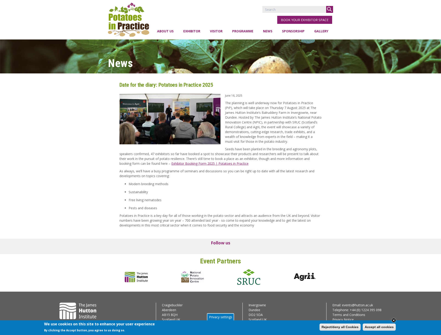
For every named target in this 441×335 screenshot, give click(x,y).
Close (393, 320)
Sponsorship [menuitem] (293, 31)
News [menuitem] (267, 31)
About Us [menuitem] (165, 31)
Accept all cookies (379, 327)
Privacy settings (220, 317)
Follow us (220, 243)
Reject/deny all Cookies (340, 327)
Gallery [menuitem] (321, 31)
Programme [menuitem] (242, 31)
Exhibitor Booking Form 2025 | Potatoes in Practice (210, 163)
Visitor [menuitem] (216, 31)
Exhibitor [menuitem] (191, 31)
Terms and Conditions (348, 315)
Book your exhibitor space (304, 20)
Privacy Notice (343, 319)
